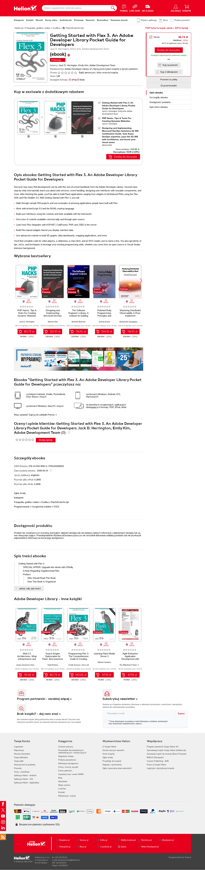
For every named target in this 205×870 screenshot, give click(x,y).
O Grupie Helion (109, 747)
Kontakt (61, 792)
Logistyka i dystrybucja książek (160, 768)
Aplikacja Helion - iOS (23, 779)
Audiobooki (66, 20)
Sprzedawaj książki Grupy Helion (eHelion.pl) (166, 750)
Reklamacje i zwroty (67, 796)
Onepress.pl (64, 840)
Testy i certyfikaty (22, 772)
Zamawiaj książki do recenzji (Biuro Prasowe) (166, 754)
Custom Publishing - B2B (158, 761)
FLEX (56, 506)
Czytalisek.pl (106, 847)
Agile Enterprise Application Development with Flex (130, 657)
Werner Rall (107, 145)
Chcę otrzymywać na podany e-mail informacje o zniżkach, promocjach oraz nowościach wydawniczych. (138, 722)
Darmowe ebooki (119, 20)
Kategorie (19, 20)
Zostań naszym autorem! (113, 750)
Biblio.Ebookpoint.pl (150, 847)
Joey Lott (85, 665)
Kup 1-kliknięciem (169, 72)
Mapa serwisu (64, 785)
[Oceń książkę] (67, 72)
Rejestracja (19, 750)
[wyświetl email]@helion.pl (69, 860)
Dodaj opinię (46, 440)
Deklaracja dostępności (68, 763)
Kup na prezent (170, 65)
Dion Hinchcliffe (36, 665)
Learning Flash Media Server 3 (104, 655)
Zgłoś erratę (20, 493)
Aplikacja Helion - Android (25, 775)
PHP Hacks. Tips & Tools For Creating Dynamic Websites (26, 313)
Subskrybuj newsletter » (120, 699)
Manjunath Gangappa (128, 322)
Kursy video (51, 20)
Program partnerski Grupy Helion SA (162, 747)
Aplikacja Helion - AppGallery (26, 783)
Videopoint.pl (64, 847)
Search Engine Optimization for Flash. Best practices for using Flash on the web (52, 659)
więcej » (139, 724)
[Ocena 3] (65, 72)
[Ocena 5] (72, 72)
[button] (141, 280)
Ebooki (39, 20)
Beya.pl (83, 847)
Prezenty (18, 768)
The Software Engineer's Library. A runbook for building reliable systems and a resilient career (78, 315)
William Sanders (104, 662)
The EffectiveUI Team (128, 665)
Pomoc (51, 414)
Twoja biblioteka (21, 757)
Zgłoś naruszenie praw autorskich (117, 768)
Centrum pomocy (65, 747)
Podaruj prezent (182, 20)
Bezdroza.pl (146, 840)
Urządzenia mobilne (41, 506)
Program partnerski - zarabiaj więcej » (44, 699)
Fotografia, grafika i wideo (26, 502)
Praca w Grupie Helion (156, 765)
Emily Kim (83, 65)
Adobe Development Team (102, 65)
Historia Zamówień (22, 754)
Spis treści (158, 107)
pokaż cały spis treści (30, 588)
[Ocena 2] (62, 72)
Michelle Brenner (79, 322)
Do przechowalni (169, 85)
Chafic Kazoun (74, 665)
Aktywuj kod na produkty (24, 765)
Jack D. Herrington (68, 65)
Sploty (123, 847)
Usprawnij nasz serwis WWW (71, 774)
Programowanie (21, 506)
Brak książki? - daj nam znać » (39, 714)
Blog (60, 778)
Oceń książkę (108, 754)
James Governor (23, 665)
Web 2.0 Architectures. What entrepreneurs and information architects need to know (26, 659)
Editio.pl (103, 840)
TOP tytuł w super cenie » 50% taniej (166, 28)
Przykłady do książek (111, 761)
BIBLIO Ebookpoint (155, 757)
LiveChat (62, 789)
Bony (165, 20)
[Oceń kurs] (24, 439)
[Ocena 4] (69, 72)
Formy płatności (65, 771)
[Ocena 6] (75, 72)
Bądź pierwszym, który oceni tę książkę (98, 72)
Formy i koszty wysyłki (68, 767)
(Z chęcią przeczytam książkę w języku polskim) (114, 69)
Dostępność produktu (159, 102)
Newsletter (62, 781)
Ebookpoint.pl (168, 840)
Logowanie (18, 747)
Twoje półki (19, 761)
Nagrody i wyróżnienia (112, 765)
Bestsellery (102, 20)
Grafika (44, 502)
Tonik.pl (188, 857)
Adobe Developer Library (77, 69)
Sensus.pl (84, 840)
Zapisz (181, 713)
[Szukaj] (113, 8)
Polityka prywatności (67, 760)
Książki (29, 20)
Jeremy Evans (104, 322)
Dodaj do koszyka (168, 50)
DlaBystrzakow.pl (128, 840)
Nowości (90, 20)
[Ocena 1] (59, 72)
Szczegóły (158, 97)
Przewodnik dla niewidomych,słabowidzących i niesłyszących (72, 751)
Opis (156, 92)
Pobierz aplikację (149, 20)
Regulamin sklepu (66, 756)
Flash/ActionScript (60, 502)
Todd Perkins (52, 665)
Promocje (79, 20)
